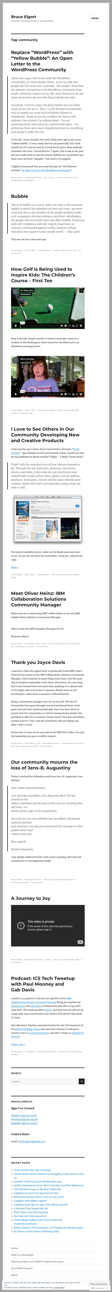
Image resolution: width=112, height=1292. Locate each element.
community (62, 177)
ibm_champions (18, 646)
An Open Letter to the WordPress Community (46, 170)
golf (76, 410)
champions (67, 743)
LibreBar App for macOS (24, 1115)
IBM (44, 643)
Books (46, 574)
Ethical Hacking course (27, 1029)
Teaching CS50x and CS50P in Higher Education (37, 1261)
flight (76, 574)
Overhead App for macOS (24, 1119)
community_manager (70, 643)
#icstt (48, 1010)
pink (36, 746)
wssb (30, 413)
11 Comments (37, 882)
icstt (72, 1051)
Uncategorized (44, 250)
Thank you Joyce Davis (38, 662)
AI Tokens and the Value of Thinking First (36, 1231)
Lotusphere (56, 879)
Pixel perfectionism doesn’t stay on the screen (39, 1197)
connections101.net (38, 1033)
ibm (70, 177)
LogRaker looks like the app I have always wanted (40, 1204)
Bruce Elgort (23, 16)
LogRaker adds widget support (30, 1200)
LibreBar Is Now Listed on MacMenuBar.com (38, 1181)
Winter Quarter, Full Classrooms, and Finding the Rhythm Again (48, 1227)
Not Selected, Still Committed (30, 1216)
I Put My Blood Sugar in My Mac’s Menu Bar (37, 1189)
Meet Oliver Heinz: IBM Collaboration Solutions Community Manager (38, 599)
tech (74, 250)
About (14, 1275)
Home (14, 1248)
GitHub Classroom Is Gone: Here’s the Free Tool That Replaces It (49, 1185)
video (77, 959)
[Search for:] (45, 1081)
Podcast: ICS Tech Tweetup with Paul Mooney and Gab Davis (43, 984)
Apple (40, 574)
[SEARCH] (82, 1081)
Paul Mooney (18, 1006)
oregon (14, 413)
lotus (75, 177)
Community (49, 177)
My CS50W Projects (22, 1268)
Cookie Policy (59, 1288)
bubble (57, 250)
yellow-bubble (27, 180)
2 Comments (42, 646)
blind (60, 410)
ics (28, 646)
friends (25, 882)
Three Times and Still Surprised (31, 1212)
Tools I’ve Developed (22, 1255)
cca (61, 959)
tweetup (15, 1054)
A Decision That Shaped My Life (31, 1208)
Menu (95, 18)
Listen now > (18, 1044)
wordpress (15, 180)
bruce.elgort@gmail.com (31, 1141)
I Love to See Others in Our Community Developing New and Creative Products (45, 434)
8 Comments (46, 746)
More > (15, 567)
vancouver (23, 413)
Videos (53, 410)
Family (47, 879)
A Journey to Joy (30, 898)
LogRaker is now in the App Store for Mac (36, 1193)
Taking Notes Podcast (46, 1051)
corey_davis (68, 574)
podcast (78, 1051)
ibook (13, 577)
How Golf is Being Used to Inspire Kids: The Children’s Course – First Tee (43, 274)
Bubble (19, 196)
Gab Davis (35, 1006)
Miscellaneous (53, 743)
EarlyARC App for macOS (24, 1123)
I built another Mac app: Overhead (32, 1170)
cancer (56, 959)
